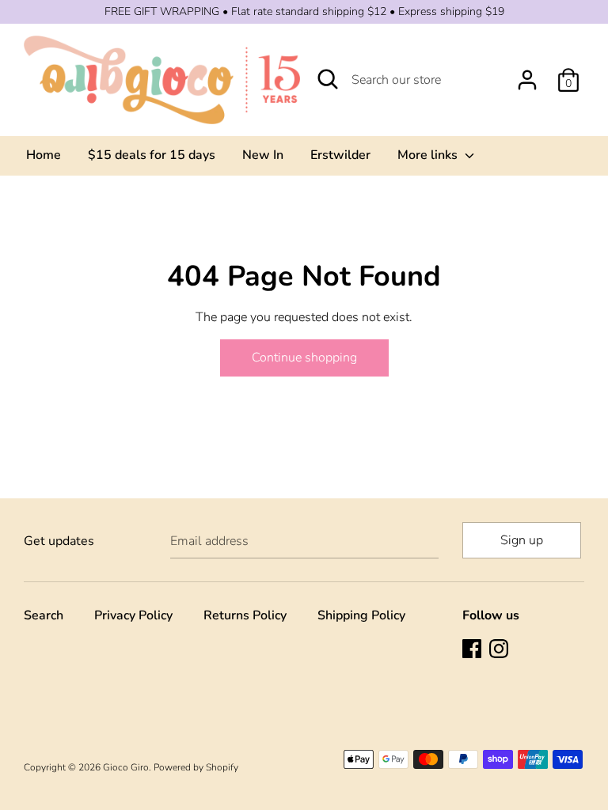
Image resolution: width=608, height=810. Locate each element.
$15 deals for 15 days (151, 155)
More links (429, 155)
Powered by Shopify (196, 767)
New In (262, 155)
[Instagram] (500, 650)
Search (43, 615)
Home (43, 155)
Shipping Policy (361, 615)
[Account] (527, 73)
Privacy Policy (133, 615)
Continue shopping (304, 357)
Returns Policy (245, 615)
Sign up (521, 540)
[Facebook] (473, 650)
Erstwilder (340, 155)
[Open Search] (328, 79)
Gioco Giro (126, 767)
